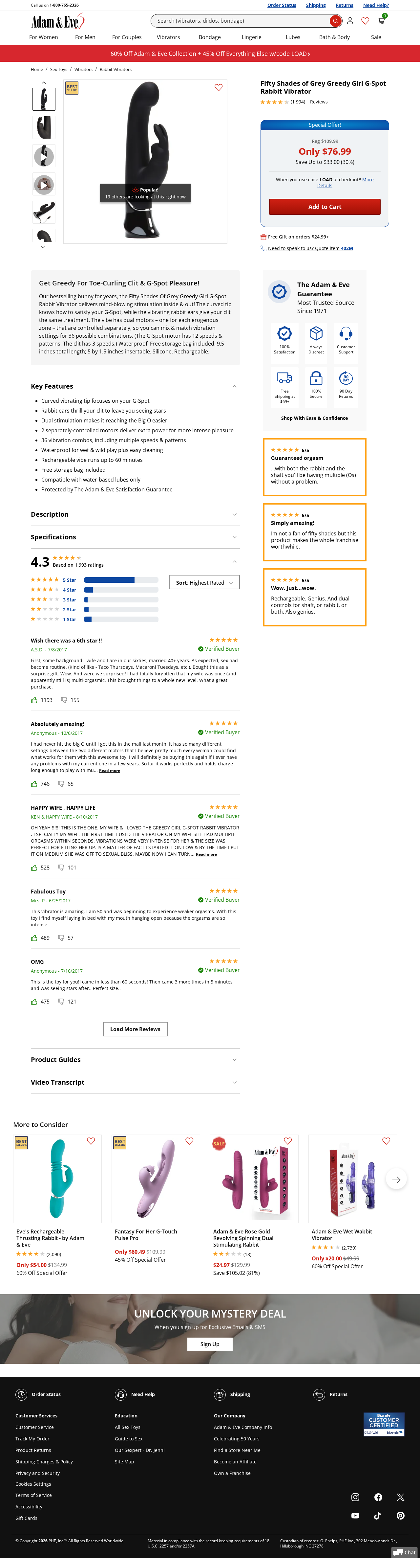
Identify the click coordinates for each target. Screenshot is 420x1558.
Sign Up (210, 1344)
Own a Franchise (232, 1473)
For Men (85, 37)
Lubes (293, 37)
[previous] (45, 82)
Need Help (142, 1394)
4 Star (69, 590)
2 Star (69, 609)
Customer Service (34, 1427)
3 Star (69, 599)
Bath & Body (334, 37)
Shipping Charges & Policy (44, 1461)
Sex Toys (58, 69)
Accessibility (28, 1506)
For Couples (127, 37)
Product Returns (33, 1450)
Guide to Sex (128, 1438)
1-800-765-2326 (64, 5)
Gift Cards (26, 1518)
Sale (376, 37)
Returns (344, 5)
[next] (40, 247)
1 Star (69, 619)
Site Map (124, 1461)
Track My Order (32, 1438)
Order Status (281, 5)
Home (37, 69)
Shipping (316, 5)
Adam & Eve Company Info (243, 1427)
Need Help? (376, 5)
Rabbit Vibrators (116, 69)
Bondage (210, 37)
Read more (109, 770)
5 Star (69, 580)
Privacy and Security (37, 1473)
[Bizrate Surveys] (396, 1432)
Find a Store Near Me (237, 1450)
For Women (43, 37)
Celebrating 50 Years (237, 1438)
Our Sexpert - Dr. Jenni (140, 1450)
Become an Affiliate (235, 1461)
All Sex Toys (127, 1427)
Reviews (319, 102)
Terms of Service (33, 1495)
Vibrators (168, 37)
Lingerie (252, 37)
